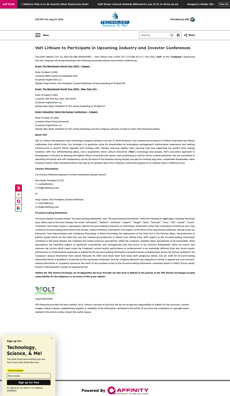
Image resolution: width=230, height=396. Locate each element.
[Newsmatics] (18, 208)
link (60, 79)
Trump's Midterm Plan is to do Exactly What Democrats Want (51, 4)
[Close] (52, 338)
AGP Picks (9, 4)
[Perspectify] (18, 194)
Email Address (15, 370)
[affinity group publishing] (18, 201)
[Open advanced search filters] (178, 35)
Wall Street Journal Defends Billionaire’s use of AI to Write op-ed (138, 4)
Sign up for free (29, 382)
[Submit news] (18, 188)
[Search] (172, 35)
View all (223, 4)
